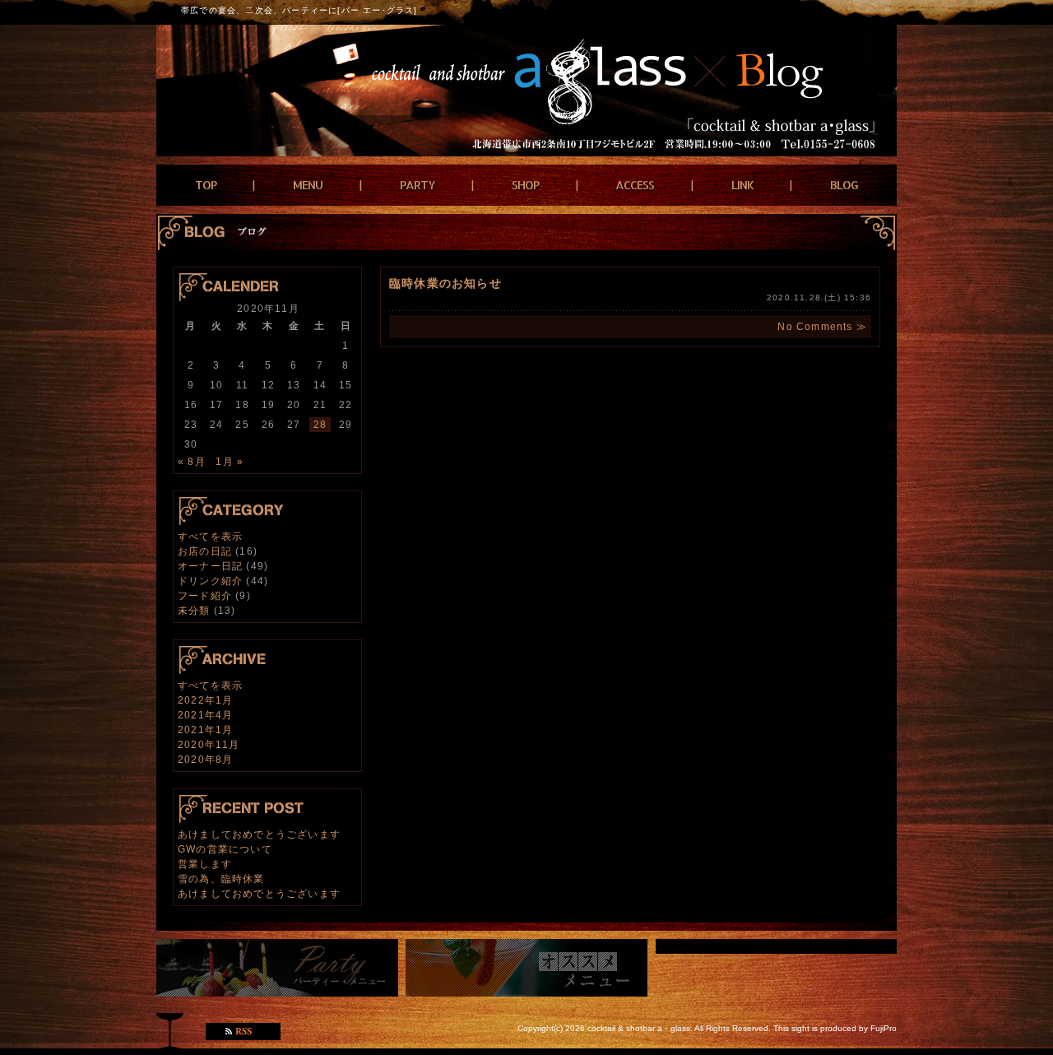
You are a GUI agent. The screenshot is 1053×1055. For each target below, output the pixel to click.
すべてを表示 (210, 536)
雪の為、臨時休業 (221, 879)
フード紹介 (205, 596)
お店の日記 (205, 551)
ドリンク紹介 (210, 581)
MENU (307, 185)
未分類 (194, 610)
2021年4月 (205, 715)
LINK (742, 185)
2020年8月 (205, 759)
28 (320, 424)
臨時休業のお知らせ (445, 283)
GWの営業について (225, 849)
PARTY (417, 185)
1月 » (230, 461)
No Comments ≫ (822, 326)
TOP (205, 185)
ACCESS (634, 185)
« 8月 (192, 461)
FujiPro (883, 1028)
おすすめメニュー (526, 968)
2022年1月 (205, 700)
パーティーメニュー (277, 968)
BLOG (844, 185)
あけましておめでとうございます (259, 834)
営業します (205, 864)
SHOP (525, 185)
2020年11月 (209, 745)
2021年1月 (205, 730)
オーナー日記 (210, 566)
